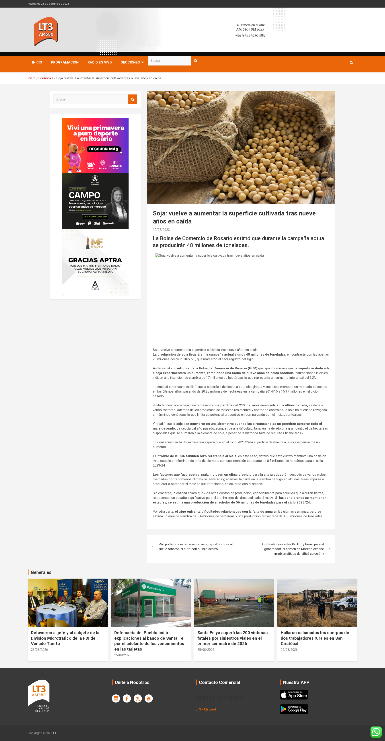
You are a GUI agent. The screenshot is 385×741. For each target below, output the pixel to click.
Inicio (37, 62)
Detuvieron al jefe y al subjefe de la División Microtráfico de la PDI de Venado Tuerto (65, 638)
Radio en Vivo (100, 62)
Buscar (195, 61)
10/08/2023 (161, 229)
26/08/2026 (39, 649)
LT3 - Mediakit (206, 709)
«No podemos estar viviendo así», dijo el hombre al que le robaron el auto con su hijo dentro (195, 546)
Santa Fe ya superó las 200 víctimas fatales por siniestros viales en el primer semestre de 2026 (232, 638)
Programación (65, 62)
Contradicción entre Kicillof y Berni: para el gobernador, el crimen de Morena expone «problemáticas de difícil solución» (293, 549)
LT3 (55, 733)
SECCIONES (130, 62)
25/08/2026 (122, 655)
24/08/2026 (289, 649)
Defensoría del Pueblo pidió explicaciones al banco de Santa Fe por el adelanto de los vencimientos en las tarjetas (149, 641)
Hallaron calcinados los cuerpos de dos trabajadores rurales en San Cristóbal (315, 638)
